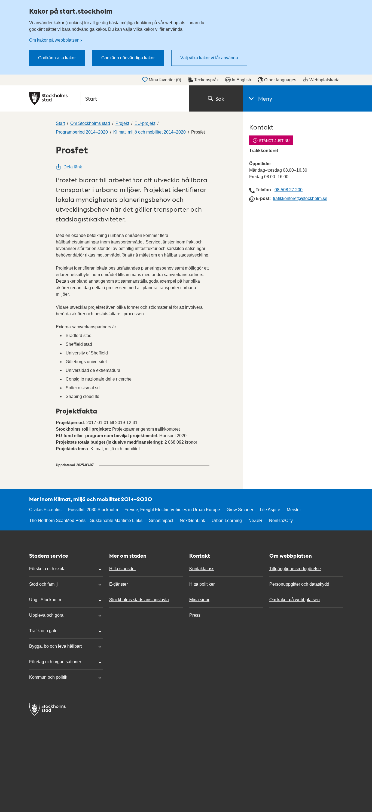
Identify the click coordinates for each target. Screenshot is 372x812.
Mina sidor (199, 599)
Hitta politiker (202, 584)
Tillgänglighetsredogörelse (295, 568)
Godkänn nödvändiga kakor (128, 57)
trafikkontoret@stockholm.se (300, 198)
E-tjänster (118, 584)
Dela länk (72, 167)
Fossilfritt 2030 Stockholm (93, 509)
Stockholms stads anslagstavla (139, 599)
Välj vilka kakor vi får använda (209, 57)
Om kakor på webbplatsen (54, 40)
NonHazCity (281, 520)
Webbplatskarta (324, 80)
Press (194, 615)
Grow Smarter (240, 509)
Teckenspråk (206, 80)
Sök (219, 98)
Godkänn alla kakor (57, 57)
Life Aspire (270, 509)
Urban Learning (227, 520)
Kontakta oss (201, 568)
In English (241, 80)
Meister (294, 509)
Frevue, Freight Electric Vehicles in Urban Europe (172, 509)
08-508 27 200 (289, 189)
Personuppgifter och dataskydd (299, 584)
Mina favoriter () (165, 80)
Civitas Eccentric (45, 509)
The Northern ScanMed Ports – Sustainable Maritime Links (85, 520)
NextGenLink (192, 520)
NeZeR (255, 520)
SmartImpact (161, 520)
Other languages (280, 80)
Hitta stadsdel (122, 568)
